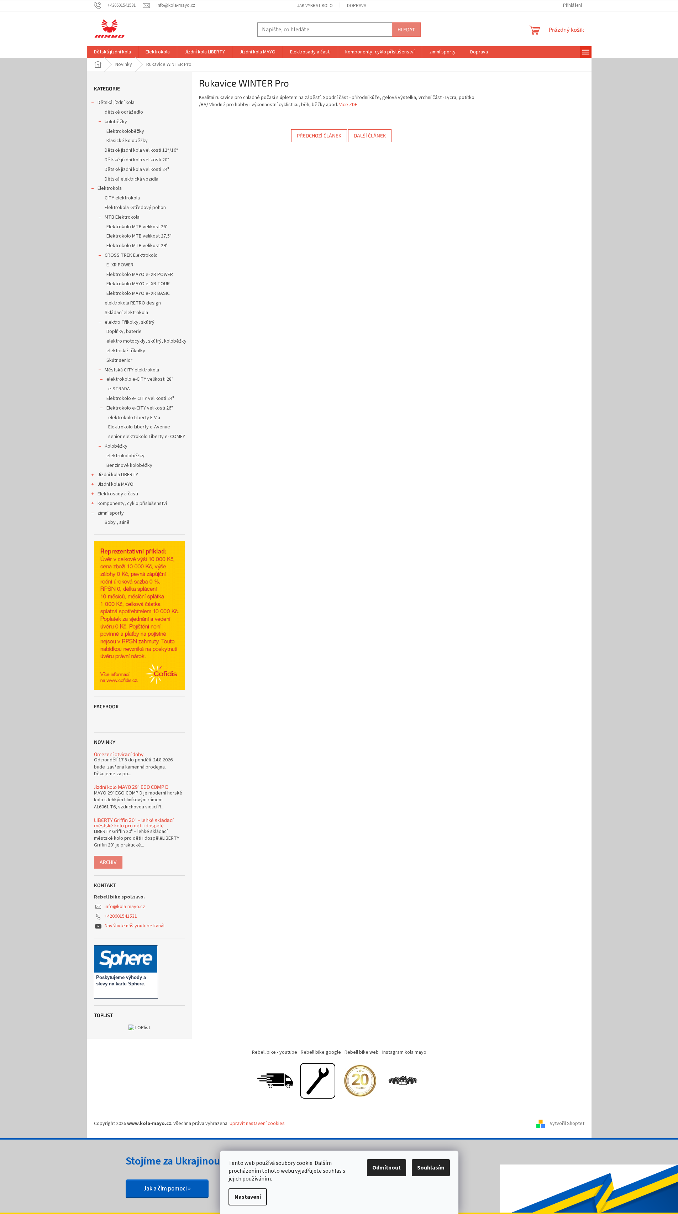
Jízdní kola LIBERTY (118, 474)
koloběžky (116, 121)
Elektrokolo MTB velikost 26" (137, 226)
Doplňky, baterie (124, 331)
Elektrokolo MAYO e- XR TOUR (138, 283)
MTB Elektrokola (122, 217)
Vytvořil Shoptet (567, 1123)
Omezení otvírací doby (118, 754)
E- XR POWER (119, 265)
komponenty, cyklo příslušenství (132, 503)
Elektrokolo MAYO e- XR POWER (139, 274)
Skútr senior (119, 360)
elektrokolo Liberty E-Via (134, 417)
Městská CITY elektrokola (132, 370)
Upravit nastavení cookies (257, 1123)
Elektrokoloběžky (125, 131)
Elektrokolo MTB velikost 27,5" (139, 236)
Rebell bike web (362, 1052)
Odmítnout (386, 1168)
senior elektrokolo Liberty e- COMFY (146, 436)
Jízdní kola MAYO (115, 484)
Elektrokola (110, 188)
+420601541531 (121, 916)
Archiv (108, 862)
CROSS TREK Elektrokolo (131, 255)
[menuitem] (112, 52)
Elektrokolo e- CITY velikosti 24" (140, 398)
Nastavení (248, 1197)
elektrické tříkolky (125, 350)
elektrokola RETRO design (133, 303)
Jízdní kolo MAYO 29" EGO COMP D (131, 787)
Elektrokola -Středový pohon (135, 207)
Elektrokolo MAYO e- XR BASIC (138, 293)
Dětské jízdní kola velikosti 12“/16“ (141, 150)
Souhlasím (431, 1168)
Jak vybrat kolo (315, 5)
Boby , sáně (117, 522)
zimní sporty (111, 513)
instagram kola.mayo (404, 1052)
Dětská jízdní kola (116, 102)
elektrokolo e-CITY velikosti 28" (139, 379)
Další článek (370, 135)
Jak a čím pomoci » (167, 1188)
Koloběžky (116, 446)
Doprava (356, 5)
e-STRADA (119, 388)
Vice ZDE (348, 104)
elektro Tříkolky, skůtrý (129, 322)
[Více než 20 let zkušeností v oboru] (360, 1080)
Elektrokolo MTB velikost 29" (137, 245)
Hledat (406, 29)
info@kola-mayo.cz (125, 906)
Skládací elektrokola (126, 312)
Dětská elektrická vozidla (131, 179)
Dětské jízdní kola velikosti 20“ (137, 159)
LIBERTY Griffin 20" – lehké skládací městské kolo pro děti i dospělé (133, 822)
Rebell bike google (321, 1052)
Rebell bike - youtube (274, 1052)
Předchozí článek (319, 135)
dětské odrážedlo (124, 112)
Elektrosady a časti (118, 493)
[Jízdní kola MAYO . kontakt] (403, 1080)
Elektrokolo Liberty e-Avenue (139, 427)
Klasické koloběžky (127, 140)
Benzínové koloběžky (129, 465)
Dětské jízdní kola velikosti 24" (137, 169)
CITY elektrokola (122, 198)
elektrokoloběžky (125, 455)
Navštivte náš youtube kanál (134, 925)
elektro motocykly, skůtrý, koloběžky (146, 341)
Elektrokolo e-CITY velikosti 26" (139, 408)
